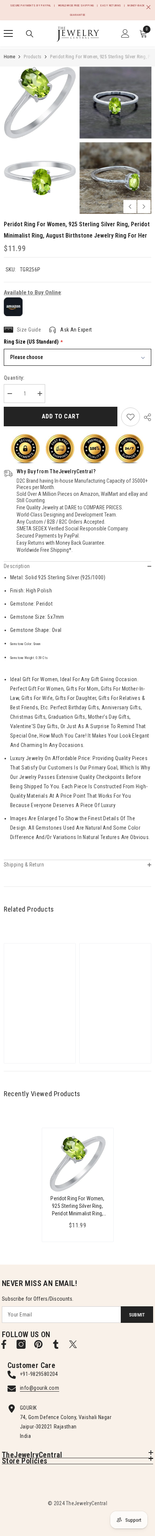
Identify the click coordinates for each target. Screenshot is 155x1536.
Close (148, 7)
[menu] (8, 33)
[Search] (29, 33)
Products (32, 56)
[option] (40, 140)
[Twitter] (73, 1344)
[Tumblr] (55, 1344)
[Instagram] (21, 1344)
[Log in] (125, 33)
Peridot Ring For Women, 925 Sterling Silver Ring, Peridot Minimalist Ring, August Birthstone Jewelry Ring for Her (77, 1206)
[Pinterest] (38, 1344)
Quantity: (14, 378)
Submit (137, 1315)
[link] (130, 416)
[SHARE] (145, 417)
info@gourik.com (39, 1388)
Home (9, 56)
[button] (130, 206)
